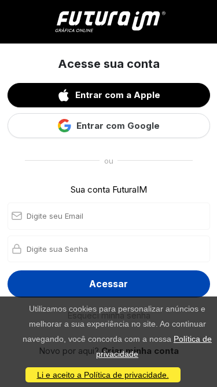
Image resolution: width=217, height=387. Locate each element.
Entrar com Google (118, 125)
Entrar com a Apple (117, 94)
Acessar (108, 284)
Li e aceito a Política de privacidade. (103, 374)
